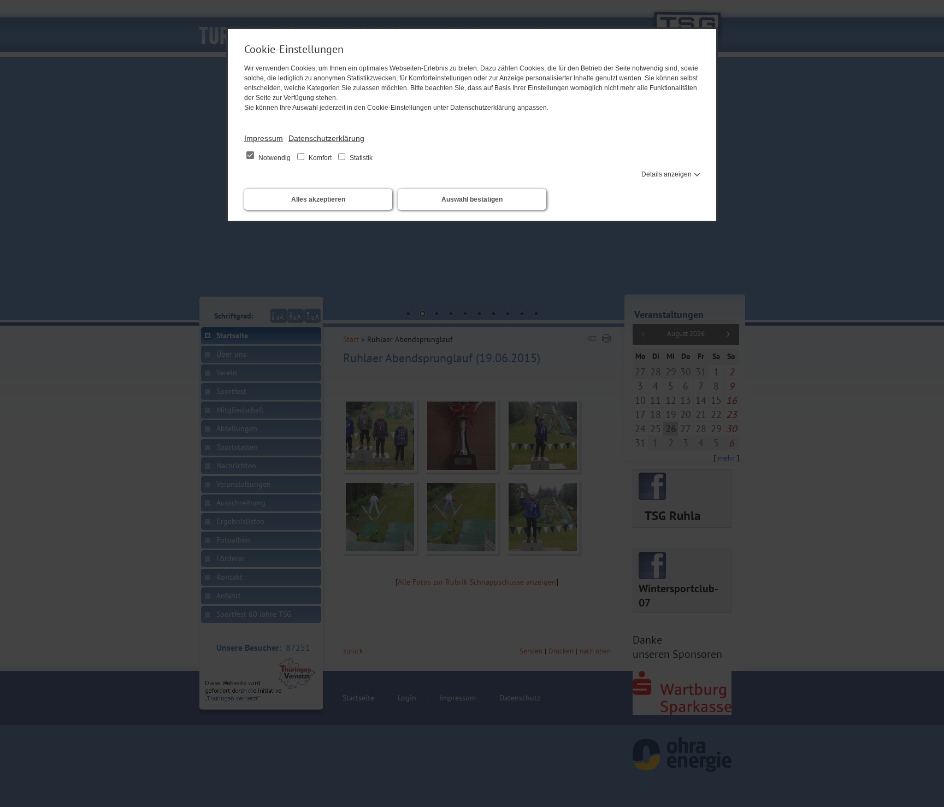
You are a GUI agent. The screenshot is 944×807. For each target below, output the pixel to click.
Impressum (263, 138)
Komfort (320, 158)
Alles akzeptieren (318, 199)
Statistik (360, 158)
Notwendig (274, 158)
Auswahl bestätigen (472, 199)
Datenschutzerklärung (326, 138)
